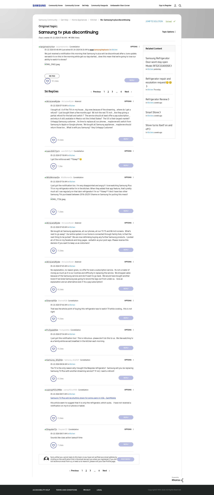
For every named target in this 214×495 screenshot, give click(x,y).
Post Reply (125, 459)
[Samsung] (39, 5)
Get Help (85, 5)
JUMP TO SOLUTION (154, 21)
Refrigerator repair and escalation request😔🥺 (159, 80)
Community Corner (72, 5)
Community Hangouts (99, 5)
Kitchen (93, 20)
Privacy (87, 490)
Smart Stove (152, 112)
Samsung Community (48, 20)
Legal (99, 490)
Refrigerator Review (157, 99)
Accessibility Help (41, 490)
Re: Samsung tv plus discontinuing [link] (115, 20)
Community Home (56, 5)
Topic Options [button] (168, 32)
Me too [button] (52, 76)
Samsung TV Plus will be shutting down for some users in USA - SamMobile (83, 398)
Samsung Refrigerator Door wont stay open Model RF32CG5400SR (158, 62)
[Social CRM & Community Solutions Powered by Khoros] (177, 479)
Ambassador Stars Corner (120, 5)
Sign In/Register (165, 5)
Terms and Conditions (66, 490)
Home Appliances (79, 20)
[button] (135, 47)
